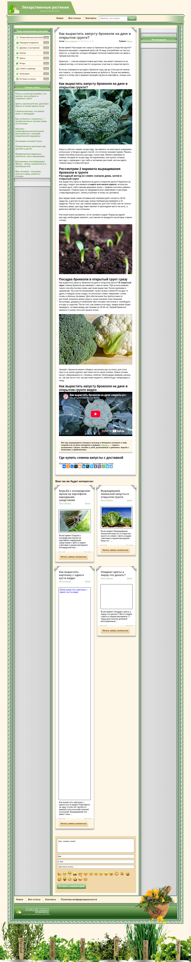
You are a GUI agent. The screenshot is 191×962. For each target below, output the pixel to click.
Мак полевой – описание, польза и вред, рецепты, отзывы (28, 173)
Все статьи (74, 18)
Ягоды (33, 63)
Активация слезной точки (28, 141)
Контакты (91, 18)
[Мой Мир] (72, 466)
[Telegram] (111, 466)
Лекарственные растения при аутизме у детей (30, 147)
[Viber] (99, 466)
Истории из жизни (34, 79)
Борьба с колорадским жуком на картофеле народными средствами (74, 495)
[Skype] (107, 466)
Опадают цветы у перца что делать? (113, 573)
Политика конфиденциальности (79, 899)
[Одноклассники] (68, 466)
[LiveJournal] (87, 466)
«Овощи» (105, 445)
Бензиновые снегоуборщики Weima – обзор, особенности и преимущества (30, 163)
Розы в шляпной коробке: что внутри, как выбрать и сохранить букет (30, 96)
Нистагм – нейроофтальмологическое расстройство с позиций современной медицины (29, 132)
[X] (76, 466)
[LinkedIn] (83, 466)
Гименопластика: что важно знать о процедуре (29, 112)
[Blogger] (80, 466)
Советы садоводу (34, 68)
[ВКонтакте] (64, 466)
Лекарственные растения (33, 37)
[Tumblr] (95, 466)
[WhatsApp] (103, 466)
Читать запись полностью (74, 557)
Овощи (34, 53)
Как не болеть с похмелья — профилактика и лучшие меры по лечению (31, 121)
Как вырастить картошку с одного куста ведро (71, 575)
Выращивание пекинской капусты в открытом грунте (115, 493)
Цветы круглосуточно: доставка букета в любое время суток (32, 104)
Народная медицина (34, 42)
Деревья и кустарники (34, 48)
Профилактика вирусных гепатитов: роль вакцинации (30, 155)
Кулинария (33, 74)
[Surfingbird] (91, 466)
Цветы (34, 58)
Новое (59, 18)
